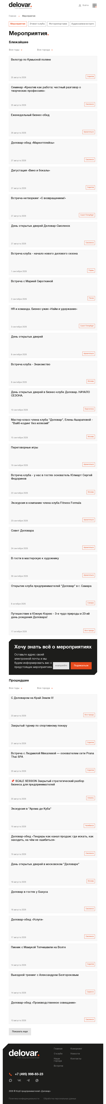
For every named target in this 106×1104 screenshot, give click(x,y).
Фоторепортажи (58, 24)
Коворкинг (76, 1049)
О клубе (58, 1054)
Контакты (76, 1059)
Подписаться (81, 666)
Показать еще (20, 1032)
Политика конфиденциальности (24, 1099)
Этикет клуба (37, 24)
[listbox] (16, 50)
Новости (75, 1054)
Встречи (58, 1066)
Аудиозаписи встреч (82, 24)
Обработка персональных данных (59, 1099)
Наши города (58, 1060)
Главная (12, 16)
